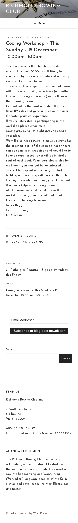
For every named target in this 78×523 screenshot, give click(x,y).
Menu (41, 23)
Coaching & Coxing (28, 242)
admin (44, 38)
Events (17, 236)
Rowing (31, 236)
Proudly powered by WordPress (26, 513)
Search (10, 349)
